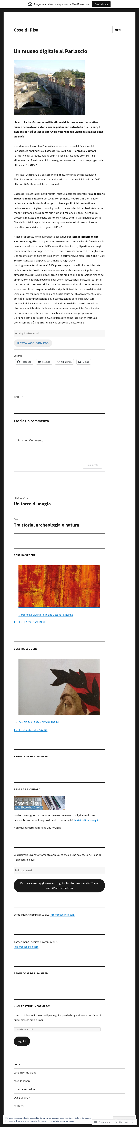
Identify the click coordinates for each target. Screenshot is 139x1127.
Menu (119, 30)
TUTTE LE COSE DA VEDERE (30, 622)
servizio (17, 396)
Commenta (92, 465)
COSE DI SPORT (23, 1097)
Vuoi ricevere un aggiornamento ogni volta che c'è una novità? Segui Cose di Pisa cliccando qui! (59, 886)
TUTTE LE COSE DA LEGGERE (30, 729)
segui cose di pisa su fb (31, 756)
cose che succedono (25, 1089)
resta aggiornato (33, 343)
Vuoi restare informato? (32, 1006)
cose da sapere (22, 1081)
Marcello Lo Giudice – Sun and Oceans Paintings (45, 614)
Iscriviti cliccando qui (85, 820)
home (17, 1064)
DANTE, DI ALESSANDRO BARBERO (38, 722)
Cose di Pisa (26, 30)
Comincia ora (101, 4)
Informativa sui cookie (64, 1121)
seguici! (22, 1041)
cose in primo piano (25, 1072)
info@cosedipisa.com (62, 914)
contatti (19, 1106)
